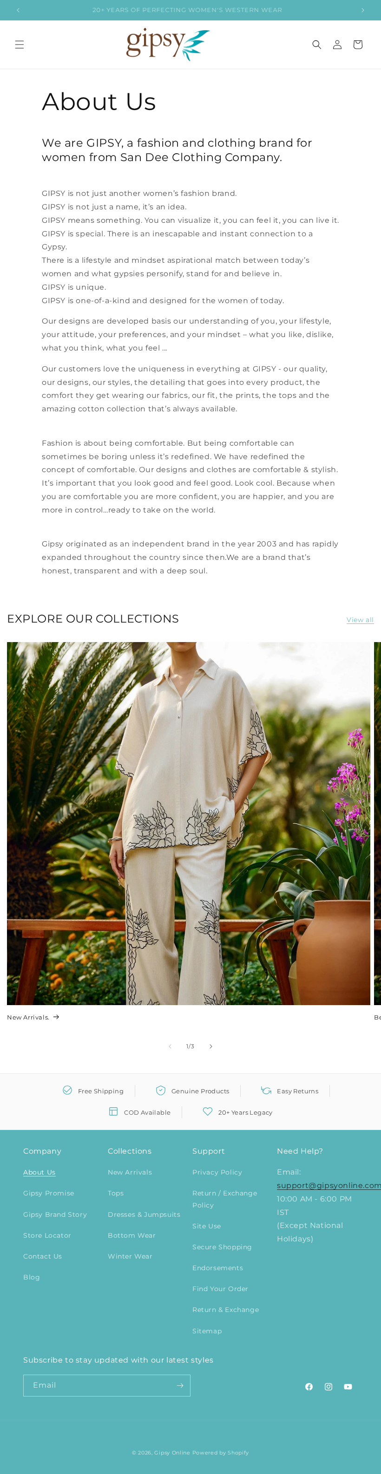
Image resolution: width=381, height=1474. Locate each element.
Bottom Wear (132, 1235)
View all (360, 620)
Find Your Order (220, 1289)
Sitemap (207, 1331)
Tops (116, 1193)
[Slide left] (170, 1046)
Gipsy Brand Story (55, 1214)
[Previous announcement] (18, 10)
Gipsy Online (172, 1452)
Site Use (206, 1226)
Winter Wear (130, 1256)
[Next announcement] (363, 10)
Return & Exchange (225, 1309)
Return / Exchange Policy (224, 1199)
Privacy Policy (217, 1172)
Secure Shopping (222, 1247)
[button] (19, 44)
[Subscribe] (180, 1385)
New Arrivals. (28, 1017)
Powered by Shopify (221, 1452)
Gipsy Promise (48, 1193)
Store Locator (47, 1235)
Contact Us (42, 1256)
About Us (39, 1172)
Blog (31, 1277)
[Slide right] (211, 1046)
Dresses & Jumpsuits (144, 1214)
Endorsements (217, 1268)
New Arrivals (130, 1172)
